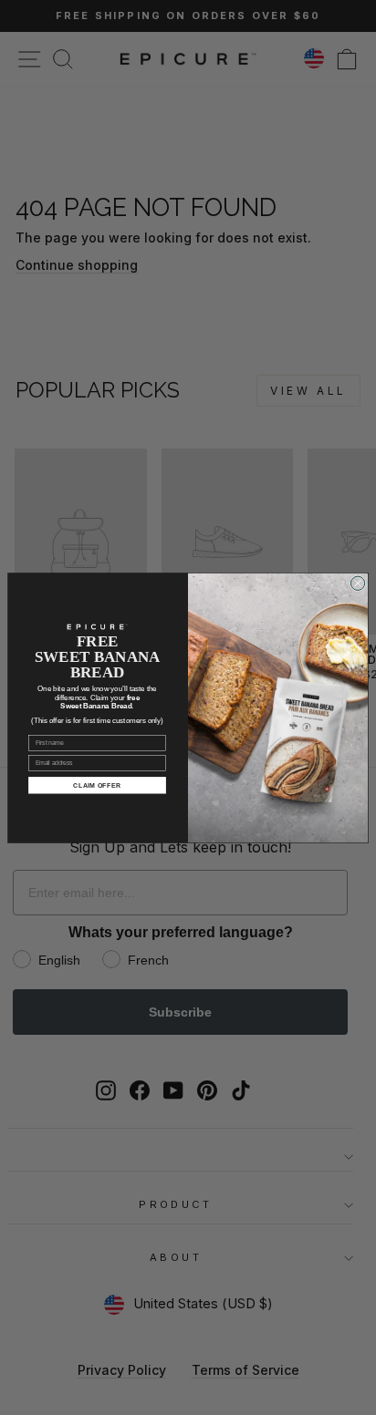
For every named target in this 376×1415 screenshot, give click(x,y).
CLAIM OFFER (97, 784)
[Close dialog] (357, 583)
